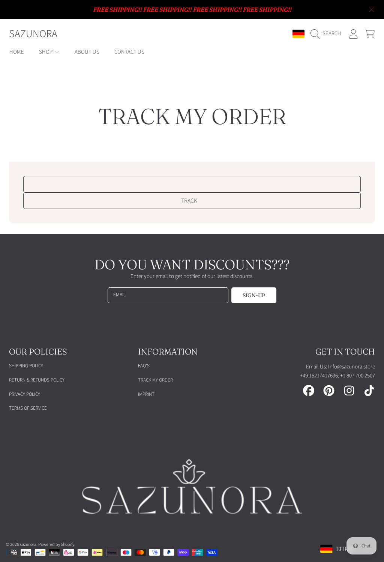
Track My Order (155, 380)
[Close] (371, 9)
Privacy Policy (24, 394)
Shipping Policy (26, 365)
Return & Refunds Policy (36, 380)
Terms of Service (28, 408)
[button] (327, 34)
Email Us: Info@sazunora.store (340, 367)
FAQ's (144, 365)
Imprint (146, 394)
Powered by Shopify (56, 544)
